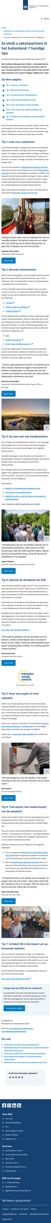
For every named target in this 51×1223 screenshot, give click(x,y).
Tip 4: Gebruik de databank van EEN (21, 100)
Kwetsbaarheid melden (39, 1214)
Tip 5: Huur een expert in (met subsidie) (22, 105)
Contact (5, 1209)
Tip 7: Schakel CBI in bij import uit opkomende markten (25, 118)
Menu (46, 18)
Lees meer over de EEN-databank (15, 630)
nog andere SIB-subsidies (23, 734)
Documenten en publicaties (16, 1154)
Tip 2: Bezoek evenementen (17, 90)
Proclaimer (23, 1214)
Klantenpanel (10, 1171)
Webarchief (7, 1219)
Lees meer (8, 260)
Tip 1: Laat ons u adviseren (17, 85)
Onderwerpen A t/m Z (14, 1150)
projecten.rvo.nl (11, 1163)
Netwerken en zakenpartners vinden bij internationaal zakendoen (24, 32)
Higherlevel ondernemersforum (18, 1190)
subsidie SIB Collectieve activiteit (25, 862)
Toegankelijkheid (9, 1214)
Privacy (34, 1209)
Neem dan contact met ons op (24, 193)
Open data (9, 1158)
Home (3, 28)
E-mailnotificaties (12, 1182)
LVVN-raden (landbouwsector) (18, 344)
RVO (7, 336)
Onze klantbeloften (13, 1122)
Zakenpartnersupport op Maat (35, 167)
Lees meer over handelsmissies (18, 492)
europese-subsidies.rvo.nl (15, 1167)
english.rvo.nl (10, 1139)
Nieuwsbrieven (11, 1186)
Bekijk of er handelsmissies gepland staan (22, 488)
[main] (25, 560)
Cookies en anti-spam (19, 1209)
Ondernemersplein (13, 340)
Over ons (8, 1118)
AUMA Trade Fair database (16, 307)
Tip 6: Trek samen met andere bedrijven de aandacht (24, 111)
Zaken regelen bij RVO (14, 1131)
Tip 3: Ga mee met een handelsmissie (21, 95)
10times (8, 303)
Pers (7, 1127)
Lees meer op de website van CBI (15, 979)
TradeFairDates (11, 311)
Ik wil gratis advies (14, 1008)
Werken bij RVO (11, 1135)
